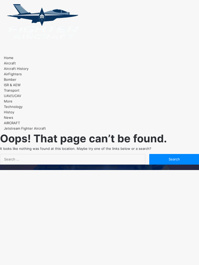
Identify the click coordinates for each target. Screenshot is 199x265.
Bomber (10, 79)
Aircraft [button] (10, 63)
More (8, 101)
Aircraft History (16, 69)
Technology (13, 107)
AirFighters (13, 74)
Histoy (9, 112)
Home (8, 58)
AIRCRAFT (12, 123)
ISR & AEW (12, 85)
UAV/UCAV (12, 96)
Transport (11, 90)
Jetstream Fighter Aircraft (25, 128)
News (8, 117)
